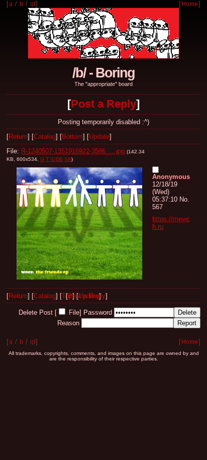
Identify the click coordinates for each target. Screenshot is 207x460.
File (74, 312)
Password (97, 312)
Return (18, 136)
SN (67, 159)
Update (99, 136)
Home (189, 4)
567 (157, 207)
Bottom (72, 136)
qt (32, 4)
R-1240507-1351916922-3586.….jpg (73, 151)
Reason (68, 323)
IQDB (56, 159)
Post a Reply (103, 104)
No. (184, 199)
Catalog (45, 136)
